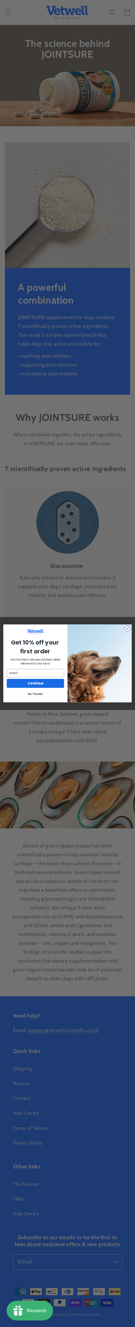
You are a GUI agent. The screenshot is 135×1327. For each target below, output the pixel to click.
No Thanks (35, 694)
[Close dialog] (127, 629)
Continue (35, 683)
